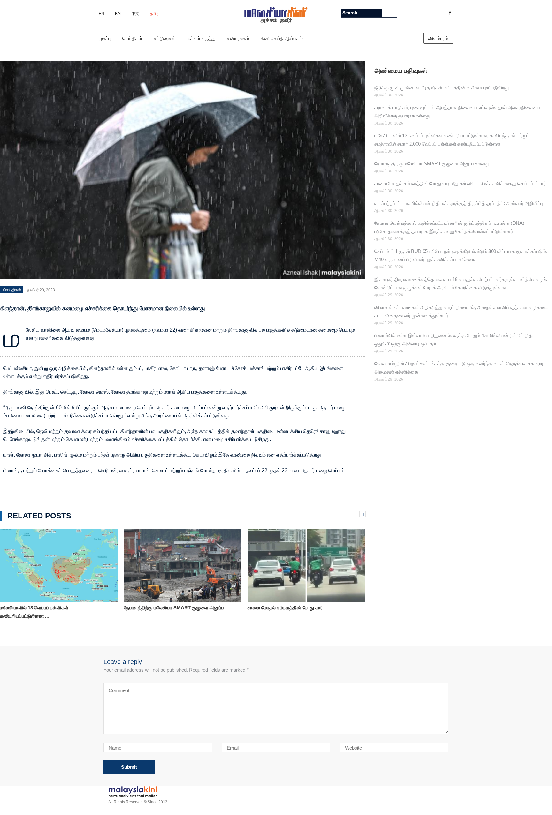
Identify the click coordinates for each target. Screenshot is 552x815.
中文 (135, 13)
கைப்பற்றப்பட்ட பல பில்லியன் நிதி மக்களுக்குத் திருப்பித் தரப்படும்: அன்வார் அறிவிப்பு (458, 203)
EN (101, 13)
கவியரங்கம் (238, 38)
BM (118, 13)
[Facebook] (450, 13)
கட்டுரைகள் (165, 38)
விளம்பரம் (438, 38)
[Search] (393, 13)
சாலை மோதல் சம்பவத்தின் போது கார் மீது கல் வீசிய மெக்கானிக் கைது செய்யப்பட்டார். (460, 183)
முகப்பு (105, 38)
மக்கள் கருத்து (201, 38)
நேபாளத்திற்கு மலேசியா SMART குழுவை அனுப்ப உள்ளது (431, 163)
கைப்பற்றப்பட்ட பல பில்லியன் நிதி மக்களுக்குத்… (296, 607)
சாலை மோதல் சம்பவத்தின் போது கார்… (164, 607)
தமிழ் (154, 13)
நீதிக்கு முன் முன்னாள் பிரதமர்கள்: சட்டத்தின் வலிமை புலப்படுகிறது (441, 87)
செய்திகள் (132, 38)
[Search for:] (361, 13)
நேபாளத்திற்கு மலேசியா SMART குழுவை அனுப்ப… (52, 607)
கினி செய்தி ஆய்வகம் (282, 38)
